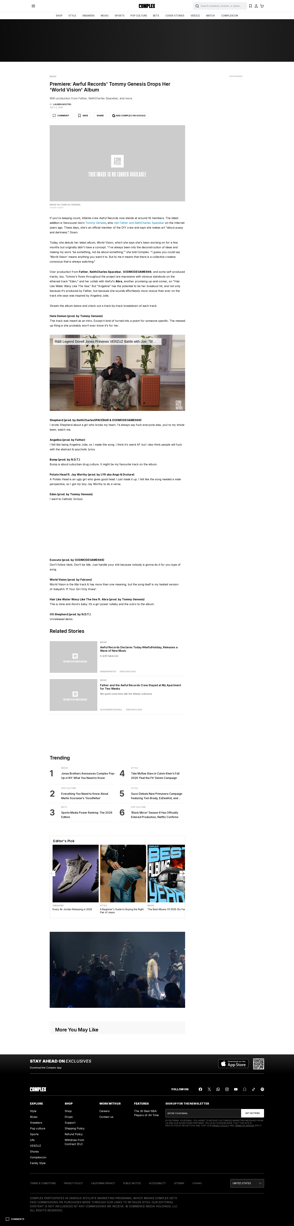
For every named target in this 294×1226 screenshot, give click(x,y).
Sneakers (58, 905)
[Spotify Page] (262, 1089)
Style (134, 768)
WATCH (210, 15)
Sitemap (179, 1183)
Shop (68, 1111)
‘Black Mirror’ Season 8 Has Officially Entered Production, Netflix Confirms (154, 815)
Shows (34, 1151)
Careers (104, 1111)
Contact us (106, 1117)
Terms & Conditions (43, 1183)
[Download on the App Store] (233, 1064)
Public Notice (132, 1183)
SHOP (59, 15)
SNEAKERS (88, 15)
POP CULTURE (138, 15)
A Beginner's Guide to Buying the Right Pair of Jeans (122, 911)
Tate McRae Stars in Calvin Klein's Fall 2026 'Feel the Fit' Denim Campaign (155, 776)
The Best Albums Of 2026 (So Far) (167, 909)
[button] (247, 1183)
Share (100, 115)
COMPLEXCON (229, 15)
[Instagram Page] (227, 1089)
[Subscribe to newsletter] (252, 1113)
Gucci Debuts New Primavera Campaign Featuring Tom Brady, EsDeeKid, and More (156, 796)
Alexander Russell (111, 709)
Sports (34, 1134)
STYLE (72, 15)
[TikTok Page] (253, 1089)
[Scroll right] (182, 873)
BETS (156, 15)
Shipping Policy (75, 1128)
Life (32, 1140)
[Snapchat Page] (244, 1089)
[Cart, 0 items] (262, 6)
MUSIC (105, 15)
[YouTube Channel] (236, 1089)
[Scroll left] (52, 873)
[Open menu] (33, 6)
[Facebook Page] (200, 1089)
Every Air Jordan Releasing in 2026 (72, 909)
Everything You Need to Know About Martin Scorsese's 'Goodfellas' (84, 796)
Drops (69, 1117)
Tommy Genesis (95, 222)
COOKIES (197, 1183)
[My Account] (256, 6)
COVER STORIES (174, 15)
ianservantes (108, 671)
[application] (117, 373)
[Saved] (250, 6)
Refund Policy (74, 1134)
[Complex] (147, 6)
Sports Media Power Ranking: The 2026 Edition (86, 815)
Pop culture (37, 1128)
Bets (64, 807)
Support (70, 1122)
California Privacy (103, 1183)
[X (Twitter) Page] (209, 1089)
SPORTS (119, 15)
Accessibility (157, 1183)
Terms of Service (244, 1125)
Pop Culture (68, 788)
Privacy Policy (220, 1125)
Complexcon (38, 1157)
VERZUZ (195, 15)
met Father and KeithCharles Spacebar (139, 222)
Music (53, 76)
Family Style (38, 1163)
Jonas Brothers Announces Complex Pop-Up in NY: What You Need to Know (88, 776)
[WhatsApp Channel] (218, 1089)
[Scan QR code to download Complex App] (258, 1063)
